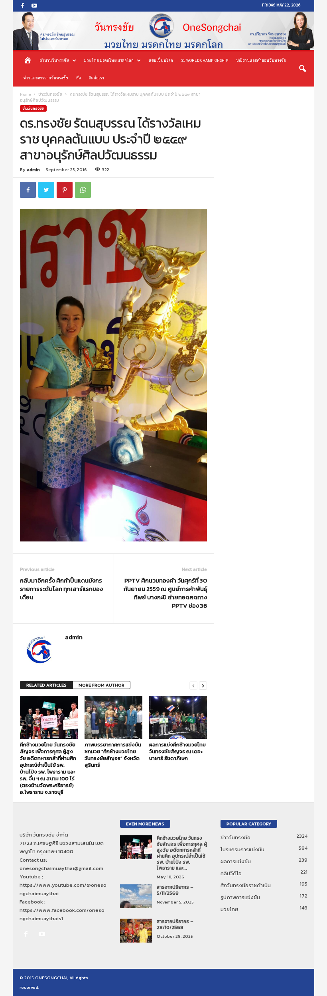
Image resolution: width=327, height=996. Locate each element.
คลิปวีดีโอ (231, 873)
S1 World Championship (204, 60)
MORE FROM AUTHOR (101, 685)
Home (25, 94)
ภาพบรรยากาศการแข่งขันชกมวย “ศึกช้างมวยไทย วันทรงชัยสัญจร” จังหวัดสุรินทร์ (113, 755)
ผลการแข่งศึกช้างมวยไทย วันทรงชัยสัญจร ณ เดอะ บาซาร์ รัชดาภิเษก (177, 751)
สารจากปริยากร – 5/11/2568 (175, 890)
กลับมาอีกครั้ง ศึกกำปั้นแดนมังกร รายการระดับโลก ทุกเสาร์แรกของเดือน (61, 588)
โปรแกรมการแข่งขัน (242, 849)
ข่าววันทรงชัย (50, 94)
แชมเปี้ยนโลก (161, 60)
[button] (302, 69)
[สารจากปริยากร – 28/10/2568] (136, 931)
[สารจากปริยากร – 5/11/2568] (136, 896)
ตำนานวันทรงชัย (54, 60)
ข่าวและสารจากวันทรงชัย (46, 77)
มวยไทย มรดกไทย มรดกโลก (109, 60)
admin (33, 169)
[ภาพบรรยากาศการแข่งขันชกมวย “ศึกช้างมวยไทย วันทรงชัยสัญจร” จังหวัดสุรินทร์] (113, 717)
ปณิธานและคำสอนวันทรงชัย (261, 60)
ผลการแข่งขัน (236, 861)
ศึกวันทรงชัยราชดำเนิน (246, 885)
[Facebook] (22, 6)
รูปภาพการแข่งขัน (240, 897)
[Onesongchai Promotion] (163, 31)
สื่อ (78, 77)
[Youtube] (34, 6)
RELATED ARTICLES (46, 685)
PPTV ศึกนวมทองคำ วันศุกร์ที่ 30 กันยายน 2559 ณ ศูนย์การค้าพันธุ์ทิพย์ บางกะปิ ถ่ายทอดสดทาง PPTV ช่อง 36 (165, 593)
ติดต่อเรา (96, 77)
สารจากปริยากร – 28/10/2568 (175, 924)
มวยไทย (229, 909)
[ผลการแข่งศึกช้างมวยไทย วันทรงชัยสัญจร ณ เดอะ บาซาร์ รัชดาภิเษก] (178, 717)
